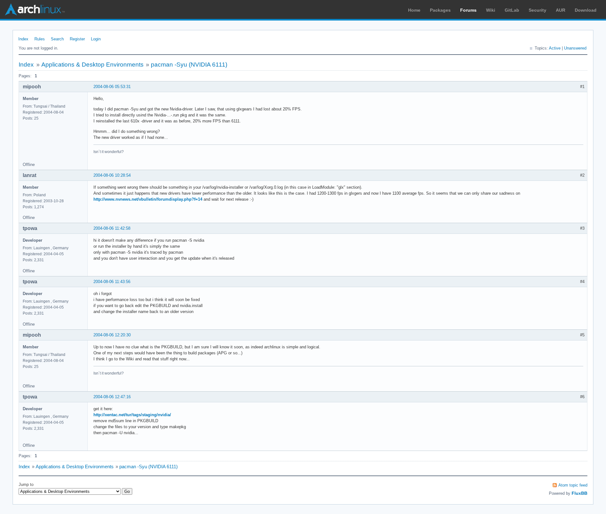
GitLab (512, 10)
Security (537, 10)
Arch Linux (35, 9)
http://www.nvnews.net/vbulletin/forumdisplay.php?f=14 (147, 199)
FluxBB (579, 493)
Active (555, 48)
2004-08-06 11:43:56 (111, 281)
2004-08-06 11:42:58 (111, 228)
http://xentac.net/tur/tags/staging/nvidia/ (132, 414)
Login (96, 39)
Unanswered (575, 48)
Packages (440, 10)
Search (57, 39)
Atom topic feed (572, 485)
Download (586, 10)
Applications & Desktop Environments (92, 64)
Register (77, 39)
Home (414, 10)
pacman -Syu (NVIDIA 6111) (189, 64)
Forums (468, 10)
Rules (39, 39)
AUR (560, 10)
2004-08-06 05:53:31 (112, 86)
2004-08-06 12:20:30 (112, 335)
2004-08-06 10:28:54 (112, 175)
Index (23, 39)
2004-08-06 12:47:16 (112, 396)
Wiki (490, 10)
